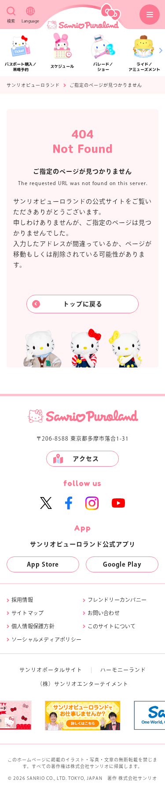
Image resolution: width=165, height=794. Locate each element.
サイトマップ (27, 613)
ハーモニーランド (123, 669)
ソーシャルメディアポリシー (46, 639)
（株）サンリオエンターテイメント (82, 683)
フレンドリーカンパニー (117, 599)
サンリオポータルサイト (50, 669)
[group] (82, 716)
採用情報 (22, 599)
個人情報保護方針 (33, 626)
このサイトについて (112, 626)
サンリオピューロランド (33, 85)
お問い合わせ (104, 613)
